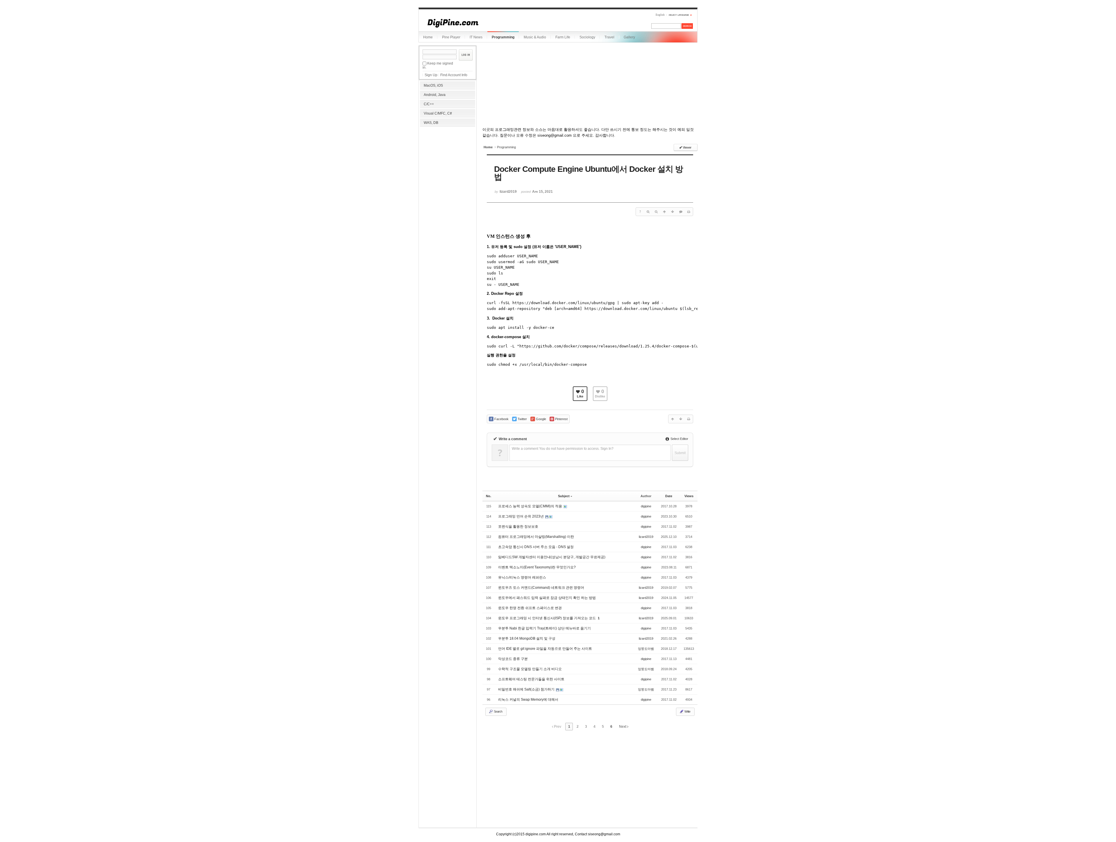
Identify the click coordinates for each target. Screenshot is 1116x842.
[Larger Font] (648, 212)
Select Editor (679, 438)
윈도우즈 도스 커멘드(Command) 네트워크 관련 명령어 (541, 588)
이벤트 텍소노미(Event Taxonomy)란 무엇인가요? (537, 567)
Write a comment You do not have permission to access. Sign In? (563, 449)
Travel (609, 37)
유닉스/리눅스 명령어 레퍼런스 (522, 577)
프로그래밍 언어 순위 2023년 (521, 516)
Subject (564, 496)
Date (668, 496)
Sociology (587, 37)
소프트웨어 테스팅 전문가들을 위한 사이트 (531, 679)
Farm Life (562, 37)
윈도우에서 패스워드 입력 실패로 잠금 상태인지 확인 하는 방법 (547, 598)
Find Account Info (453, 75)
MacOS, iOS (433, 85)
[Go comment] (681, 212)
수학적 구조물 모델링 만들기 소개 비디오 (530, 669)
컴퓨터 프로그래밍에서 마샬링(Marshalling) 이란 (536, 537)
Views (688, 496)
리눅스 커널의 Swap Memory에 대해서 (528, 699)
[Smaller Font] (656, 212)
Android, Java (435, 95)
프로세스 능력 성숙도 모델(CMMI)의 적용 (530, 506)
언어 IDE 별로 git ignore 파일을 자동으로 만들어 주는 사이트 (545, 649)
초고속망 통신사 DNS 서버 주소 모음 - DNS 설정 (536, 547)
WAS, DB (431, 123)
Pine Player (451, 37)
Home (428, 37)
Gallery (629, 37)
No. (488, 496)
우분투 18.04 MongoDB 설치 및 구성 (526, 638)
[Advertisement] (448, 166)
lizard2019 (646, 536)
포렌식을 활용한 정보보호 (518, 527)
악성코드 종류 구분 (513, 659)
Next (623, 727)
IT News (476, 37)
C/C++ (429, 104)
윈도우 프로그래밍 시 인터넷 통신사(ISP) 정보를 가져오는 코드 (547, 618)
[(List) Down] (672, 212)
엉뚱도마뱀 (646, 648)
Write (687, 711)
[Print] (689, 212)
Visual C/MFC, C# (438, 113)
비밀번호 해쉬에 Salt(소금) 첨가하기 (526, 689)
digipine (646, 506)
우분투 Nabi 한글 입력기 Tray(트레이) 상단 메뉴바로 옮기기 (544, 628)
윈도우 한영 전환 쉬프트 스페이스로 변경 (530, 608)
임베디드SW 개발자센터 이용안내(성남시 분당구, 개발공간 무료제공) (551, 557)
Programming (503, 37)
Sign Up (431, 75)
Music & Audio (535, 37)
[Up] (664, 212)
